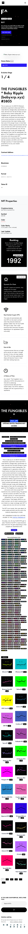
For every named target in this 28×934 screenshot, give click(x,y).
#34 (10, 618)
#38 (17, 556)
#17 (23, 575)
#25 (10, 539)
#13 (10, 595)
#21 (23, 548)
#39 (23, 573)
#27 (10, 543)
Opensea (20, 533)
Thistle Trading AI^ (18, 517)
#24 (17, 541)
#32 (10, 560)
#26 (4, 548)
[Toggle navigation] (22, 2)
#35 (17, 578)
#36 (10, 641)
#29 (10, 556)
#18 (23, 539)
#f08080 (3, 221)
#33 (24, 541)
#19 (10, 586)
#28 (10, 541)
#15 (4, 578)
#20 (4, 558)
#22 (17, 539)
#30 (4, 539)
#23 (17, 548)
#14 (11, 545)
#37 (17, 546)
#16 (23, 563)
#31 (10, 558)
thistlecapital (10, 533)
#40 (10, 548)
